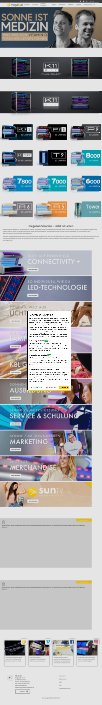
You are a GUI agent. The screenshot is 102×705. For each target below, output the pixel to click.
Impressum (63, 336)
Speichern (64, 387)
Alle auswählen (36, 387)
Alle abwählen (51, 387)
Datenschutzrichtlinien (43, 336)
